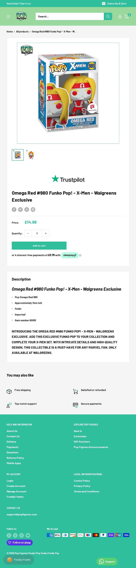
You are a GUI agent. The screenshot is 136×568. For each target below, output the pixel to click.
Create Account (16, 485)
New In (78, 430)
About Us (12, 430)
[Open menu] (8, 16)
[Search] (108, 16)
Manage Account (16, 491)
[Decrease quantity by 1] (28, 233)
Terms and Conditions (86, 491)
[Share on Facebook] (14, 209)
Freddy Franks (15, 496)
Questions (12, 452)
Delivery (11, 441)
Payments (12, 447)
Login (10, 480)
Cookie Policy (82, 480)
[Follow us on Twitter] (15, 535)
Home (10, 31)
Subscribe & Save (116, 3)
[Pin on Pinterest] (20, 209)
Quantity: (17, 233)
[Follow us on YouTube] (28, 535)
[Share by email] (33, 209)
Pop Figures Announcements (91, 447)
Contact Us (13, 436)
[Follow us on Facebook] (9, 535)
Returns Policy (15, 457)
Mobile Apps (14, 463)
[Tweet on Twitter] (26, 209)
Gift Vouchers (82, 441)
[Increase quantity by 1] (45, 233)
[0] (127, 16)
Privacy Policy (82, 485)
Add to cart (39, 245)
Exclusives (80, 436)
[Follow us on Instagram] (21, 535)
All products (22, 31)
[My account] (120, 16)
